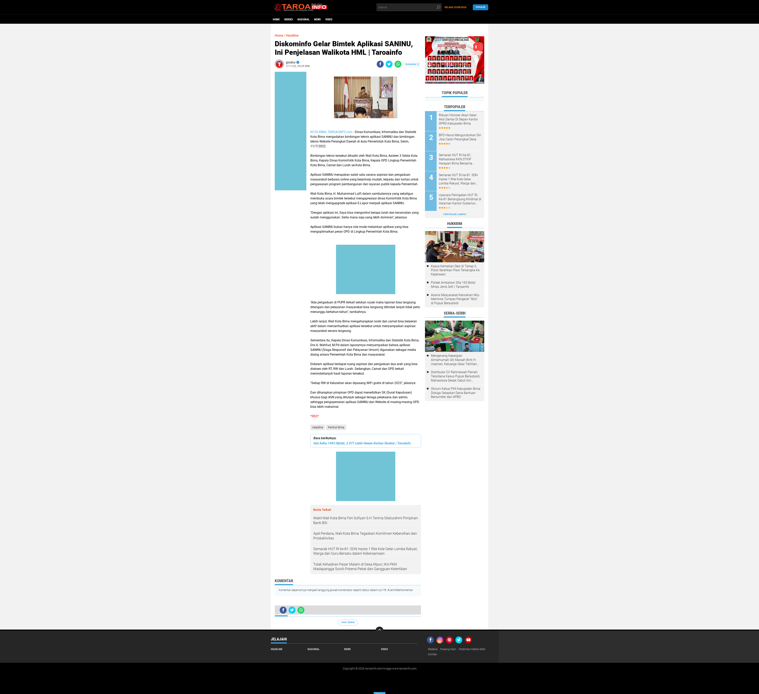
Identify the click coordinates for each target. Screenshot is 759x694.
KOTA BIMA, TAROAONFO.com (331, 132)
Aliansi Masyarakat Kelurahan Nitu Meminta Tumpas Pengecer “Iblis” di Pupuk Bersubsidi (455, 299)
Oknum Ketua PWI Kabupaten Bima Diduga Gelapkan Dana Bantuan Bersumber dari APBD (455, 393)
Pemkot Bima (336, 427)
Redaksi (433, 649)
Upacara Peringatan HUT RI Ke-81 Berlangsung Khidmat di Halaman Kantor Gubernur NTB (460, 199)
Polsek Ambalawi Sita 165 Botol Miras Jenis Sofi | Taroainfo (453, 285)
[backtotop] (379, 631)
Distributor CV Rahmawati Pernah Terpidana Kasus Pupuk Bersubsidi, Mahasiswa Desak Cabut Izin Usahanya (455, 376)
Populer (480, 7)
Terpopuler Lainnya (454, 214)
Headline (317, 427)
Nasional (303, 19)
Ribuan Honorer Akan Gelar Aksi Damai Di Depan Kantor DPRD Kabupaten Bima (458, 119)
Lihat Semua (348, 622)
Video (328, 19)
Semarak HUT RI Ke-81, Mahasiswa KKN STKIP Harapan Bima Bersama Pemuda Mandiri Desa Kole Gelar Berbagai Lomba (458, 159)
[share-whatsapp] (398, 64)
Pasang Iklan (448, 649)
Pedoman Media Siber (472, 649)
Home (276, 19)
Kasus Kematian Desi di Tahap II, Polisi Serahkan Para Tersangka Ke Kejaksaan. (455, 270)
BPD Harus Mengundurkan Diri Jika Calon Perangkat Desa (460, 137)
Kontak (432, 654)
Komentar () (412, 64)
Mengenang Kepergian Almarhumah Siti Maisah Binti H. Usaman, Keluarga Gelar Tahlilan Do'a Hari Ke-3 (454, 360)
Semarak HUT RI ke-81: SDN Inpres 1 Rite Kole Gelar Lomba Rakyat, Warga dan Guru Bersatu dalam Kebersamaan (458, 179)
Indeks (288, 19)
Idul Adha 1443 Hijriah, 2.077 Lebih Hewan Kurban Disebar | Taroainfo (362, 443)
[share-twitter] (389, 64)
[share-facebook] (380, 64)
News (317, 19)
